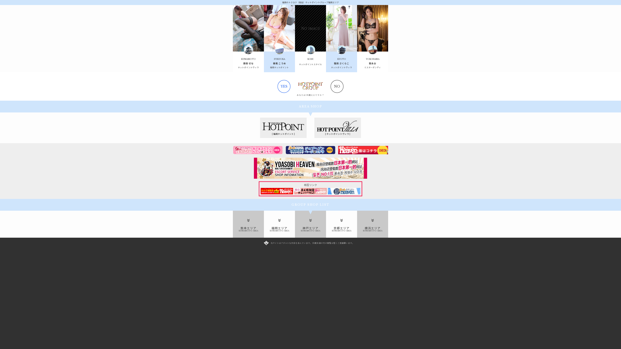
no (337, 86)
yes (284, 86)
